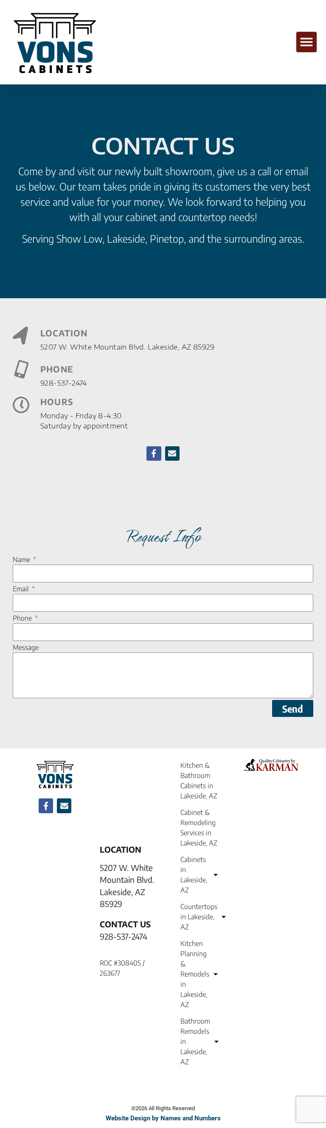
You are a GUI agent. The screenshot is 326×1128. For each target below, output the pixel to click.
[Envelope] (172, 453)
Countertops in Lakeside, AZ (198, 916)
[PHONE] (21, 369)
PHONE (56, 369)
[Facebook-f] (153, 453)
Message (26, 647)
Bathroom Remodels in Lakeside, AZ (195, 1041)
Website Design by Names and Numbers (163, 1118)
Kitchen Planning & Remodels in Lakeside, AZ (194, 974)
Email (22, 589)
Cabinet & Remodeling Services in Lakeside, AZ (198, 827)
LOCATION (64, 332)
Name (22, 559)
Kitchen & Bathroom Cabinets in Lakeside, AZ (198, 780)
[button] (306, 42)
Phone (23, 618)
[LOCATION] (21, 336)
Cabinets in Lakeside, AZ (193, 874)
